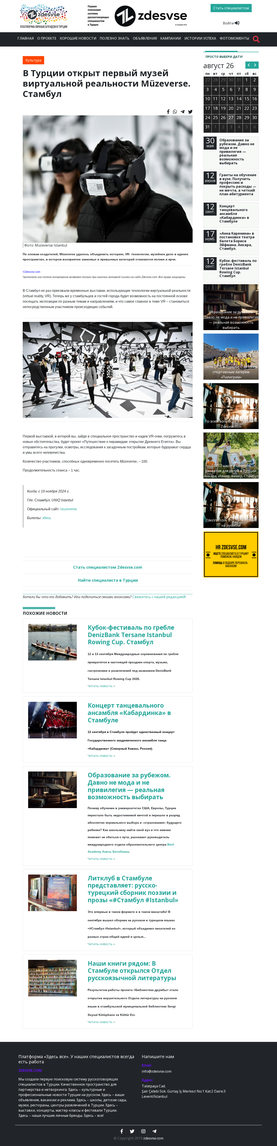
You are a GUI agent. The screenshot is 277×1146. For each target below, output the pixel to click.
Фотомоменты (234, 38)
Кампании (170, 38)
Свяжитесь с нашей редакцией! (159, 596)
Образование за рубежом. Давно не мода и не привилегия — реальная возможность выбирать (129, 786)
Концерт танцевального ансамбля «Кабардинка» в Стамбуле (129, 712)
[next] (255, 65)
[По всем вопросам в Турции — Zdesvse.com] (231, 405)
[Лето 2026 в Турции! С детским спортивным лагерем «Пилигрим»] (231, 356)
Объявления (145, 38)
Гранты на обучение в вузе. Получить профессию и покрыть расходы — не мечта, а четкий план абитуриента (237, 184)
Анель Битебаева (115, 851)
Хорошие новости (78, 38)
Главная (26, 38)
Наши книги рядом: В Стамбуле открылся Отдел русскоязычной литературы (132, 970)
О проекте (46, 38)
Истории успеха (200, 38)
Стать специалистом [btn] (231, 8)
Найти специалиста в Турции (108, 580)
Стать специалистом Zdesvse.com (107, 567)
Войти (229, 23)
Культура (33, 60)
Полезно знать (114, 38)
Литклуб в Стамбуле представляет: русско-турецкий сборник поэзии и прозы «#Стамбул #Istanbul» (133, 889)
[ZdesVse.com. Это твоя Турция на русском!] (231, 504)
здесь (46, 518)
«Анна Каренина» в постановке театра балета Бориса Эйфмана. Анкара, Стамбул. (236, 241)
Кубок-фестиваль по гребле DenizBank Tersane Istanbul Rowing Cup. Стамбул (131, 634)
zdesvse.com (153, 1138)
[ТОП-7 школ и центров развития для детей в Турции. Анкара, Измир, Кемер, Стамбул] (231, 455)
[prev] (248, 65)
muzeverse (68, 509)
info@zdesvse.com (156, 1071)
